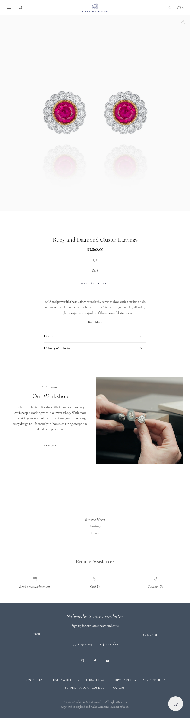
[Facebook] (95, 663)
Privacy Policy (125, 679)
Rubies (95, 533)
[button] (20, 7)
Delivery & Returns (64, 679)
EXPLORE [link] (50, 445)
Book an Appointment (34, 587)
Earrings (95, 526)
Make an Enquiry (95, 283)
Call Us (95, 587)
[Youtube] (107, 663)
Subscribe (150, 634)
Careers (119, 687)
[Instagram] (82, 663)
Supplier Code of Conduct (85, 687)
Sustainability (154, 679)
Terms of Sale (96, 679)
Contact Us (155, 587)
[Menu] (8, 7)
